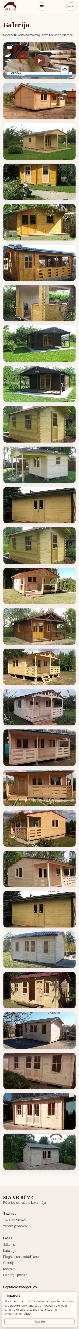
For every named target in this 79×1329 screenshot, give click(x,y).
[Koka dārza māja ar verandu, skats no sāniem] (39, 828)
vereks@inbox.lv (15, 1226)
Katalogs (9, 1250)
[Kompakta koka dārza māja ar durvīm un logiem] (39, 424)
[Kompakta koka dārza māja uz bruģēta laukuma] (39, 1151)
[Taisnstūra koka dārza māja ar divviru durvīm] (39, 909)
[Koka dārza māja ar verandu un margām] (39, 626)
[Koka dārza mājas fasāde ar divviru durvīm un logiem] (39, 1071)
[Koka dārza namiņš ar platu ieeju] (39, 222)
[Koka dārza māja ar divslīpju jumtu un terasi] (39, 101)
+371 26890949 (14, 1220)
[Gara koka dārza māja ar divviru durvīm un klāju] (39, 505)
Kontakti (9, 1269)
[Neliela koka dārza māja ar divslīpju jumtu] (39, 545)
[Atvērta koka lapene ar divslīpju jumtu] (39, 303)
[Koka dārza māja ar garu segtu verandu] (39, 747)
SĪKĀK (27, 1314)
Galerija (9, 1262)
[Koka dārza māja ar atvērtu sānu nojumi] (39, 464)
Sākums (9, 1244)
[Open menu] (42, 6)
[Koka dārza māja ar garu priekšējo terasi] (39, 869)
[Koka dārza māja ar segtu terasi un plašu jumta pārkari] (39, 141)
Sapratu (39, 1321)
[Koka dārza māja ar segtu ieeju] (39, 384)
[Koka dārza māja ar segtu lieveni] (39, 586)
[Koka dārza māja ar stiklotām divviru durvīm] (39, 949)
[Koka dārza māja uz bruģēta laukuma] (39, 1030)
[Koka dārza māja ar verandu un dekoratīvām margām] (39, 707)
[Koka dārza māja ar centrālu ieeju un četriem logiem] (39, 990)
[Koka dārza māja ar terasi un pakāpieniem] (39, 666)
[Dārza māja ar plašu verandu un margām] (39, 788)
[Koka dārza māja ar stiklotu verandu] (39, 262)
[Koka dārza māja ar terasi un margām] (39, 343)
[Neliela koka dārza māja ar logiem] (39, 181)
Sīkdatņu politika (15, 1275)
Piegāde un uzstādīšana (21, 1256)
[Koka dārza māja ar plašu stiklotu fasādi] (39, 1111)
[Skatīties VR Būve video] (39, 60)
